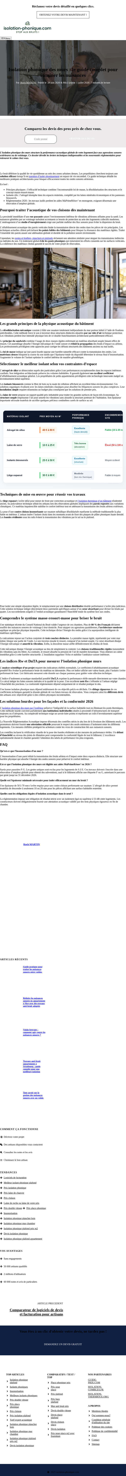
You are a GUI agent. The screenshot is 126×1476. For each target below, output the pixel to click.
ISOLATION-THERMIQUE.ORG (98, 1395)
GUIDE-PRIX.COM (94, 1381)
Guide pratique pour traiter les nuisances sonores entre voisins (32, 969)
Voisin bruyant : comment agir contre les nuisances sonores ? (34, 1032)
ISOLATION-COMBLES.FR (96, 1388)
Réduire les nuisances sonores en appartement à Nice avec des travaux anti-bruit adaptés (34, 1002)
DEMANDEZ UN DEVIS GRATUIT (63, 1344)
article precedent (50, 1303)
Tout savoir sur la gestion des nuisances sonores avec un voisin (33, 1095)
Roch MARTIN (28, 82)
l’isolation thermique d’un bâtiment (94, 501)
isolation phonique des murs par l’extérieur (22, 708)
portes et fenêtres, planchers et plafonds (34, 238)
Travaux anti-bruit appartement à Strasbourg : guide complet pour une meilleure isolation (32, 1066)
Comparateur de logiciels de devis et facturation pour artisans (36, 1312)
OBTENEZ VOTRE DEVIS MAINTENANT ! (63, 14)
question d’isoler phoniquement (44, 176)
